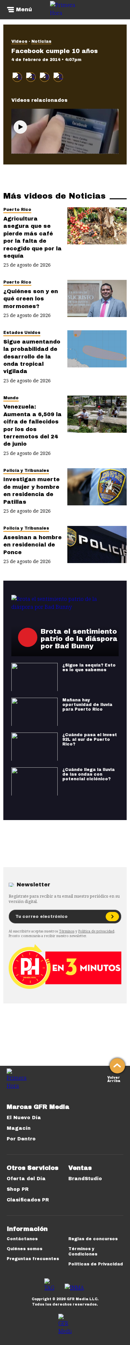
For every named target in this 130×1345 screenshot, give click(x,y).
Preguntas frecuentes (33, 1258)
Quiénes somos (24, 1249)
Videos (19, 41)
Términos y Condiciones (82, 1251)
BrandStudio (85, 1178)
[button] (31, 77)
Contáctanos (22, 1239)
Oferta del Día (26, 1178)
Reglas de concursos (93, 1239)
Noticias (41, 41)
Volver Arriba (113, 1078)
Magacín (19, 1128)
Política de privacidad (96, 931)
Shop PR (18, 1189)
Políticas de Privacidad (95, 1264)
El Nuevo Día (24, 1117)
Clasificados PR (28, 1199)
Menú (24, 9)
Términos (66, 931)
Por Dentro (21, 1138)
